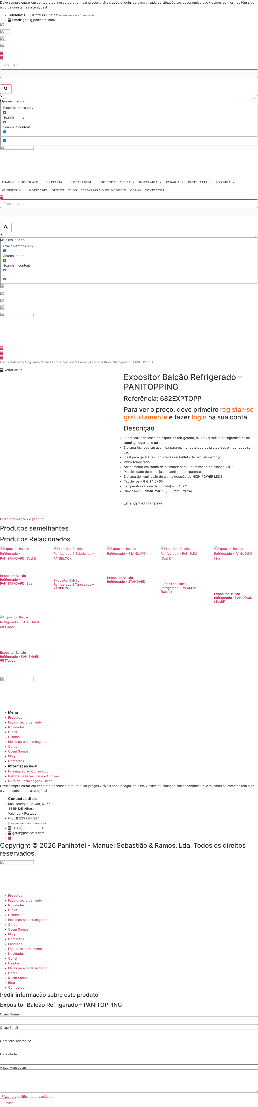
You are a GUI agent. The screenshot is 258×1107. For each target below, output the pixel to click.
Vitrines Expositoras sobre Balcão (64, 362)
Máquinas (31, 362)
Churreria (11, 190)
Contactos (154, 190)
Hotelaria (148, 182)
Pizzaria (223, 182)
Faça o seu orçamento (25, 900)
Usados (8, 182)
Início (3, 362)
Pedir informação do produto (22, 519)
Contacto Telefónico (15, 1040)
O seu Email (9, 1027)
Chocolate (28, 182)
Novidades (38, 190)
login (200, 417)
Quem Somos (18, 929)
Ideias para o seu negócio (103, 190)
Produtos (15, 895)
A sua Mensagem (13, 1067)
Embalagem (81, 182)
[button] (11, 370)
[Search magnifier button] (5, 89)
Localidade (8, 1054)
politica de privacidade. (35, 1096)
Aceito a (28, 1096)
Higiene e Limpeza (115, 182)
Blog (72, 190)
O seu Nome (9, 1014)
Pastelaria (197, 182)
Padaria (173, 182)
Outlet (58, 190)
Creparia (54, 182)
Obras (135, 190)
